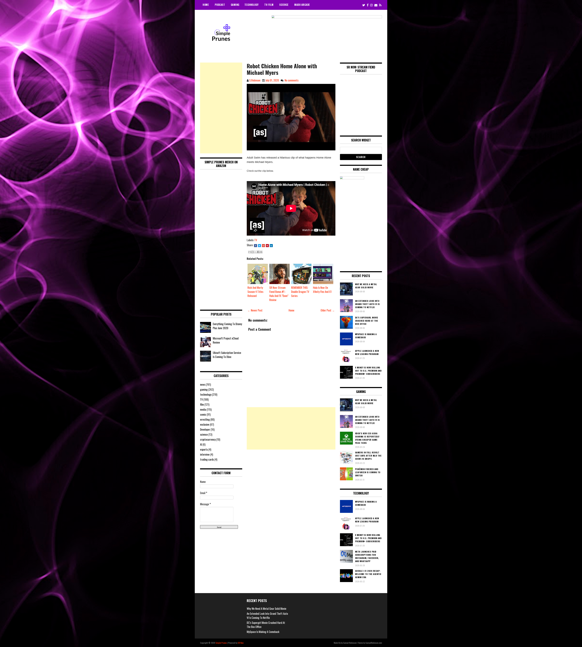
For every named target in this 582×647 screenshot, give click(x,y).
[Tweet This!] (259, 245)
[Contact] (375, 5)
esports (204, 449)
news (202, 384)
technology (205, 394)
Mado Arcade (302, 5)
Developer (205, 429)
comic (203, 414)
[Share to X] (255, 251)
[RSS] (380, 5)
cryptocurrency (208, 439)
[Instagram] (371, 5)
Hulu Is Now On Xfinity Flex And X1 (322, 290)
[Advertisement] (291, 428)
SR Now (241, 642)
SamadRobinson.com (374, 642)
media (203, 409)
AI (201, 444)
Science (284, 5)
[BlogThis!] (252, 251)
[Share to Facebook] (258, 251)
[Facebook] (367, 5)
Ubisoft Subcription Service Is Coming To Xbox (227, 355)
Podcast (220, 5)
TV (255, 240)
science (204, 434)
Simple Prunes (221, 642)
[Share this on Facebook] (255, 245)
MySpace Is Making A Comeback (263, 632)
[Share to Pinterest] (261, 251)
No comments (291, 80)
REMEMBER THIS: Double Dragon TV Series (300, 292)
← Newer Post (255, 310)
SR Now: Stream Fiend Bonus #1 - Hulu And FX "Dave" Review (278, 294)
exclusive (204, 424)
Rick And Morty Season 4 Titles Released (255, 292)
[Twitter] (363, 5)
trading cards (207, 459)
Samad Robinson (349, 642)
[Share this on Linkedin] (271, 245)
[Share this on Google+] (263, 245)
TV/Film (269, 5)
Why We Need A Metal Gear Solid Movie (266, 609)
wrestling (205, 419)
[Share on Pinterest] (267, 245)
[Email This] (249, 251)
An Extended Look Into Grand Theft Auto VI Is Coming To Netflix (267, 616)
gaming (204, 389)
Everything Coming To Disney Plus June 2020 (227, 326)
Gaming (235, 5)
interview (205, 454)
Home (206, 5)
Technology (251, 5)
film (202, 404)
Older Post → (328, 310)
